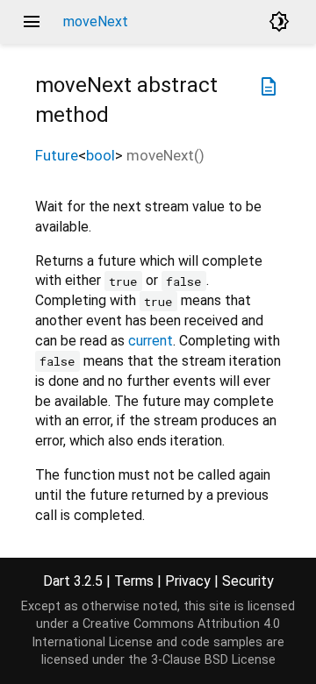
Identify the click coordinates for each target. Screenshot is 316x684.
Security (248, 581)
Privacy (188, 581)
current (150, 340)
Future (56, 155)
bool (100, 155)
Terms (134, 581)
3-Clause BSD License (213, 659)
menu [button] (31, 21)
